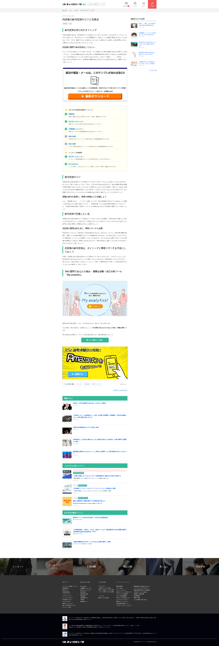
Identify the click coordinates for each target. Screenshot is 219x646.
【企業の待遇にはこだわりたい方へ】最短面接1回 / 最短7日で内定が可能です (97, 476)
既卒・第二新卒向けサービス (69, 605)
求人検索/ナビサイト (67, 599)
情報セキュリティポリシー (122, 601)
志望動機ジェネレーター (86, 588)
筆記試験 (127, 566)
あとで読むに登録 (70, 384)
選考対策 (65, 23)
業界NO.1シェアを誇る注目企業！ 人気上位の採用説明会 (90, 517)
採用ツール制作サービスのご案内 (106, 590)
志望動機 (91, 566)
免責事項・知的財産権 (139, 594)
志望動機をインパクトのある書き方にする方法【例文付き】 (147, 33)
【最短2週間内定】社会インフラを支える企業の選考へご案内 (92, 542)
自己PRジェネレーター (85, 590)
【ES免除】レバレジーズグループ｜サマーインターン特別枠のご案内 (94, 488)
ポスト (88, 384)
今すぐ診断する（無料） (96, 340)
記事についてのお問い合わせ (120, 390)
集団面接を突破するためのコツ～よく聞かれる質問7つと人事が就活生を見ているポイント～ (100, 452)
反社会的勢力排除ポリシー (122, 603)
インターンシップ (66, 594)
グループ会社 (119, 588)
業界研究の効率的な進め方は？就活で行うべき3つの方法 (147, 53)
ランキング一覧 (153, 70)
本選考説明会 (65, 588)
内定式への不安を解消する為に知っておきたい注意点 (89, 403)
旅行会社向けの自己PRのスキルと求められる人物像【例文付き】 (147, 43)
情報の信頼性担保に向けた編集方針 (142, 590)
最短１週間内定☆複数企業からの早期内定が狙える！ (89, 501)
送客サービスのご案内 (103, 597)
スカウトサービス (66, 601)
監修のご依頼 (137, 597)
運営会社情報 (119, 586)
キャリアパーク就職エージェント (70, 586)
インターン (18, 566)
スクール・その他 (66, 607)
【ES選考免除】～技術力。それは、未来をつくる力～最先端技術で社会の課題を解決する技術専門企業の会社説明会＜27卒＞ (100, 530)
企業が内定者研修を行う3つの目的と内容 (86, 427)
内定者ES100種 (84, 594)
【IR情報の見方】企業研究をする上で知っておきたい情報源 (147, 62)
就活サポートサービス (67, 603)
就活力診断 (83, 592)
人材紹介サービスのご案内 (104, 588)
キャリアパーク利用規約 (122, 594)
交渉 (70, 23)
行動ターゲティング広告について (124, 592)
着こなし (164, 566)
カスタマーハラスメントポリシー (124, 605)
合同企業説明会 (66, 592)
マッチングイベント (67, 595)
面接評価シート (84, 601)
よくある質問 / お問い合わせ (140, 599)
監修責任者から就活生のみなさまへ (142, 586)
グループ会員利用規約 (121, 595)
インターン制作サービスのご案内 (106, 591)
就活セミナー (65, 590)
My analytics (83, 586)
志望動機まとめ (84, 597)
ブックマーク (98, 384)
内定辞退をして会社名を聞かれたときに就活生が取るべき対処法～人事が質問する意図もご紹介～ (99, 440)
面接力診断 (83, 595)
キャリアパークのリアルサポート (141, 588)
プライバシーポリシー (121, 590)
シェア (80, 384)
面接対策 (200, 566)
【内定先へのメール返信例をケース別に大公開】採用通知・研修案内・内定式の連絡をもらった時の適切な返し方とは (99, 416)
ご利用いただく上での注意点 (140, 592)
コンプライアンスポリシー (122, 599)
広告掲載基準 (137, 595)
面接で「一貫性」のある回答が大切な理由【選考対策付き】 (147, 24)
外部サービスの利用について (123, 597)
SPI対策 (82, 599)
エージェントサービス (67, 597)
